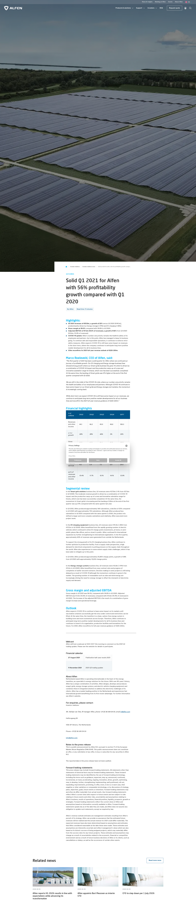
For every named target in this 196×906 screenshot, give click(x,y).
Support (139, 8)
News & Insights (147, 2)
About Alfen (179, 2)
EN (189, 2)
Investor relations (75, 266)
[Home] (66, 267)
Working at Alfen (160, 2)
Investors (151, 8)
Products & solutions (123, 8)
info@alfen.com (71, 738)
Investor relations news (88, 266)
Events (170, 2)
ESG (161, 8)
